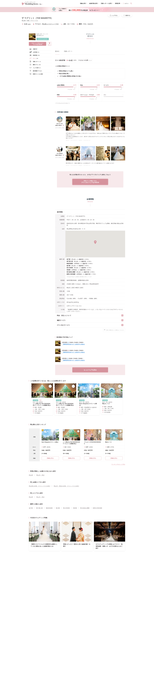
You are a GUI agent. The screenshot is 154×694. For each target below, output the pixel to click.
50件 (29, 24)
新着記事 (117, 3)
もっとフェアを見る (90, 370)
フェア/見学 (37, 68)
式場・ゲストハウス (32, 20)
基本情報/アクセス (37, 71)
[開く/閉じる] (122, 315)
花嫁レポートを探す (106, 3)
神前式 (77, 287)
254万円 (90, 24)
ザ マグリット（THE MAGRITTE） (37, 18)
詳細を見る (71, 458)
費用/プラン (37, 64)
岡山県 (23, 20)
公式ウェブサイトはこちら (74, 306)
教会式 (68, 287)
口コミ (35, 58)
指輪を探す (83, 3)
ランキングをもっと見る (118, 464)
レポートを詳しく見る (59, 127)
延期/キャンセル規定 (38, 74)
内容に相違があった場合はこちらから (115, 330)
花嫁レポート (37, 61)
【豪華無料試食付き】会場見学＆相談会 (73, 344)
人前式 (73, 287)
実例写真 (36, 55)
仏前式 (81, 287)
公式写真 (36, 52)
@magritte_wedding (73, 302)
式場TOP (35, 49)
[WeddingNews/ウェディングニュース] (30, 4)
